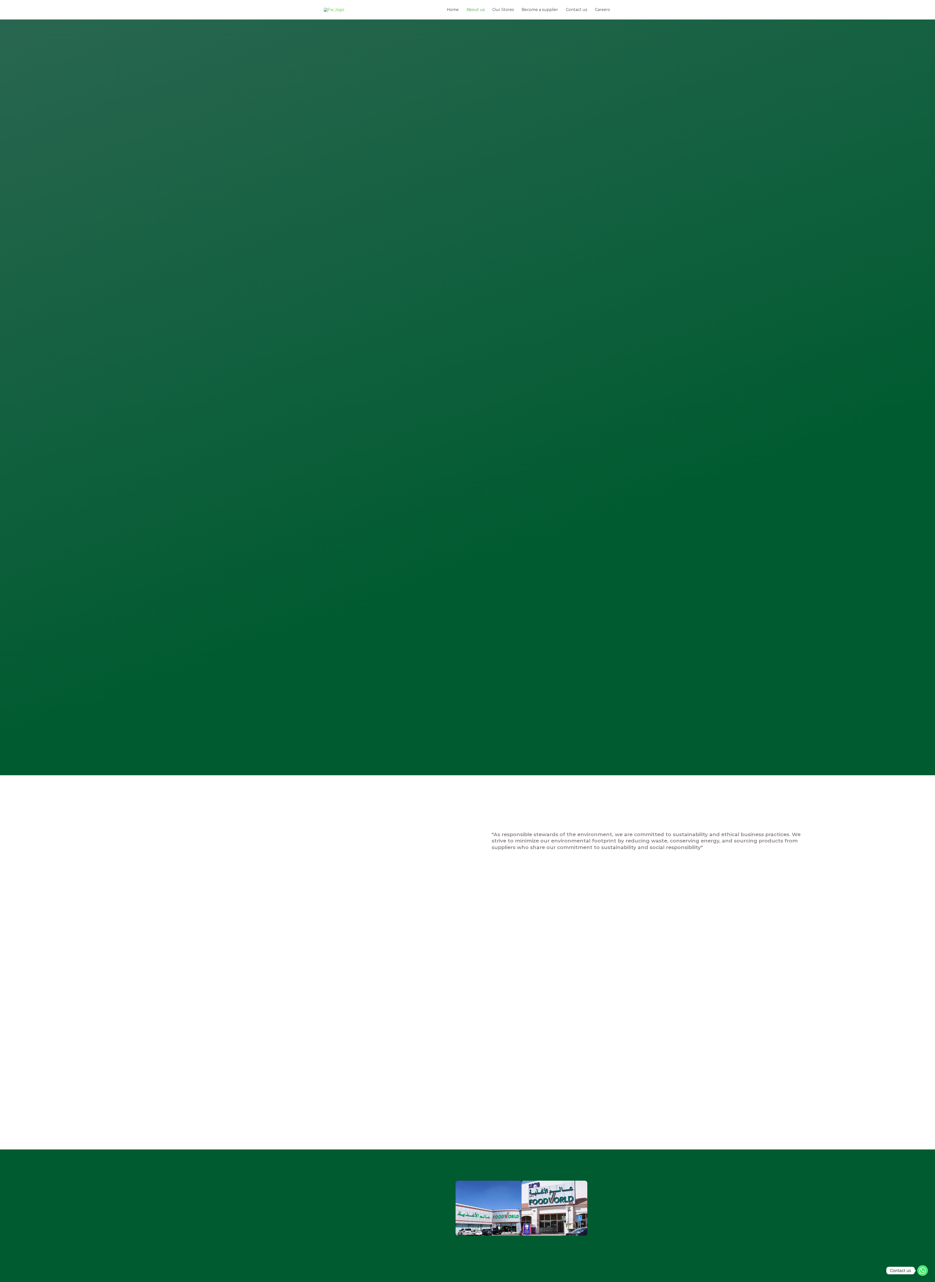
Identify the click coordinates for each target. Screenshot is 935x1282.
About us (476, 9)
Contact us (576, 9)
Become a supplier (540, 9)
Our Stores (503, 9)
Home (453, 9)
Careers (602, 9)
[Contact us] (922, 1270)
